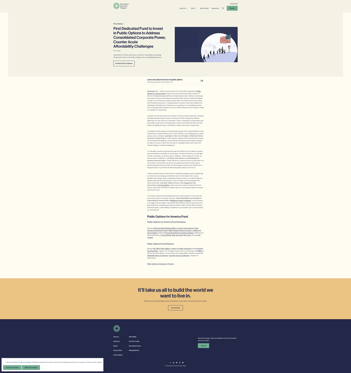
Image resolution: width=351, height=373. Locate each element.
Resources (215, 8)
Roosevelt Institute (172, 233)
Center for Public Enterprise (181, 248)
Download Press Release (124, 63)
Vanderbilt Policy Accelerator (157, 256)
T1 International (165, 235)
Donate (232, 8)
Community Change (186, 233)
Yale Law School (177, 235)
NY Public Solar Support (161, 248)
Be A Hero (187, 235)
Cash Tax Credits (134, 341)
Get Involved (204, 8)
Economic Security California (179, 256)
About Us (183, 8)
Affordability (132, 337)
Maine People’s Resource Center (180, 230)
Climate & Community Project (157, 230)
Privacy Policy (117, 350)
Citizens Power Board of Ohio (188, 228)
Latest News (234, 3)
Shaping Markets (134, 350)
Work (193, 8)
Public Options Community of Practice (160, 264)
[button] (223, 8)
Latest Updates (118, 355)
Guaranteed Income (135, 346)
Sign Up (203, 345)
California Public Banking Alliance (165, 228)
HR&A (200, 251)
